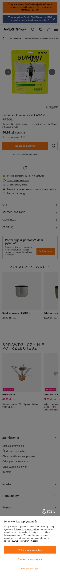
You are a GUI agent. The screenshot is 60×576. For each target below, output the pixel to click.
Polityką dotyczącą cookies (26, 529)
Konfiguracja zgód (30, 568)
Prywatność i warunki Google (24, 541)
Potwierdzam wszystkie (30, 550)
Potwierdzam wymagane (30, 559)
